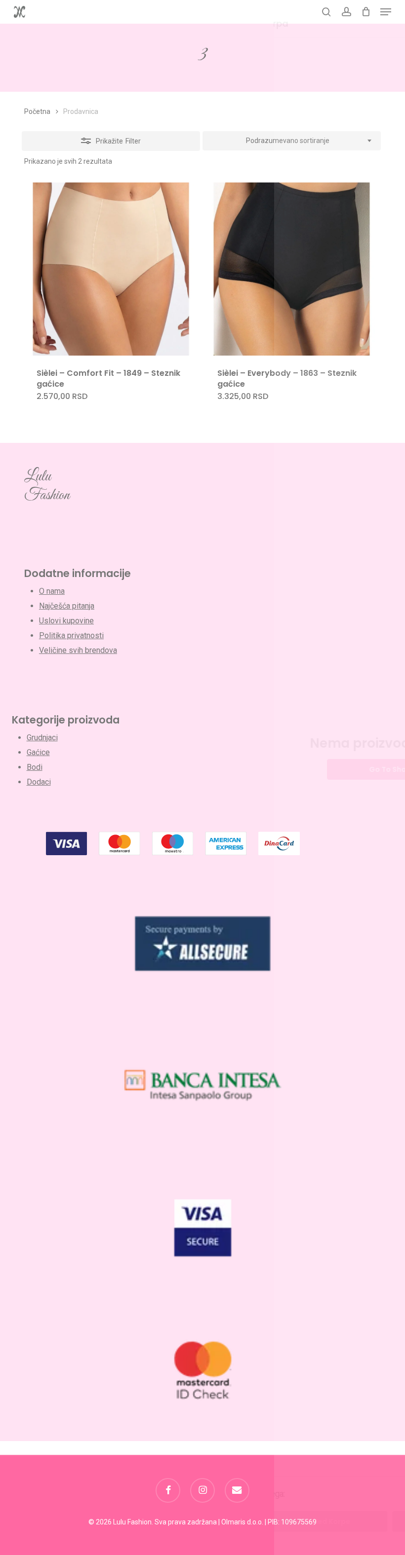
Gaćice (38, 752)
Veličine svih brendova (78, 650)
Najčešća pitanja (66, 606)
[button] (385, 12)
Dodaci (39, 782)
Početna (37, 111)
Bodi (34, 767)
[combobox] (291, 141)
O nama (52, 591)
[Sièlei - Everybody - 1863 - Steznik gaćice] (291, 269)
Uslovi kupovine (66, 620)
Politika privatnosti (71, 635)
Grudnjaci (42, 737)
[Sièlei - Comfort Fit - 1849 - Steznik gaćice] (111, 269)
